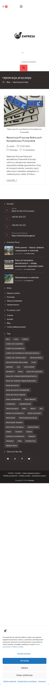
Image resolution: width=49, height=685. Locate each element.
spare (8, 432)
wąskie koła (11, 445)
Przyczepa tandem (14, 422)
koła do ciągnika (34, 371)
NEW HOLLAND (12, 408)
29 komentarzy (29, 269)
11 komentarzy (29, 150)
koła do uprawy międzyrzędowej (21, 381)
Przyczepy (14, 150)
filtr (34, 362)
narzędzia (10, 404)
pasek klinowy (34, 413)
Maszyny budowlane (14, 301)
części (25, 339)
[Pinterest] (22, 459)
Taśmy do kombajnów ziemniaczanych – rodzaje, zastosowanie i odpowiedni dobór (29, 263)
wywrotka (30, 441)
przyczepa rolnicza (28, 418)
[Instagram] (15, 459)
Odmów (24, 668)
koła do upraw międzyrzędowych (21, 376)
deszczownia (36, 358)
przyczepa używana (15, 427)
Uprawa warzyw (13, 305)
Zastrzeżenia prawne (39, 476)
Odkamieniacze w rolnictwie (27, 278)
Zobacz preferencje (24, 675)
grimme (9, 367)
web (19, 441)
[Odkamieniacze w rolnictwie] (8, 278)
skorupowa (33, 427)
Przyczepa (10, 418)
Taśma (29, 432)
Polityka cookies (24, 476)
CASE (16, 339)
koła (20, 371)
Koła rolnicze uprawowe (17, 390)
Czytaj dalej (12, 180)
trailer (31, 436)
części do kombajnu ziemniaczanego (22, 353)
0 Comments (28, 280)
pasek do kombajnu (15, 413)
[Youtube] (29, 459)
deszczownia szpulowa (16, 362)
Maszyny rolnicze (13, 293)
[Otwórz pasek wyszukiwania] (22, 53)
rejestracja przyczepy (20, 82)
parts (33, 408)
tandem (18, 432)
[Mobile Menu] (21, 6)
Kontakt (10, 319)
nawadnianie (25, 404)
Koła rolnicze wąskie (15, 395)
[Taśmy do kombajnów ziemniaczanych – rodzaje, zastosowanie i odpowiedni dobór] (8, 264)
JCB (18, 367)
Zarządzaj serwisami (24, 653)
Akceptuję (24, 661)
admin (12, 146)
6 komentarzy (29, 253)
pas (41, 408)
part (24, 408)
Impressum (42, 681)
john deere (29, 367)
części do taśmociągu (16, 358)
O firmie (10, 315)
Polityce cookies (17, 647)
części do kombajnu (15, 348)
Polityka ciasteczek (9, 681)
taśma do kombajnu (15, 436)
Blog (8, 323)
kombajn (10, 371)
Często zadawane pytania (16, 327)
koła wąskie (30, 399)
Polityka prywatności (10, 476)
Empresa (31, 480)
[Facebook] (8, 459)
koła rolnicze (12, 385)
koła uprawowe (13, 399)
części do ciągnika (14, 344)
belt (8, 339)
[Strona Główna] (3, 82)
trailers (10, 441)
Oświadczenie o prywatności (27, 681)
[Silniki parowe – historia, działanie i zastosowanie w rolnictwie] (8, 250)
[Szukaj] (23, 68)
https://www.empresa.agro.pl (23, 236)
